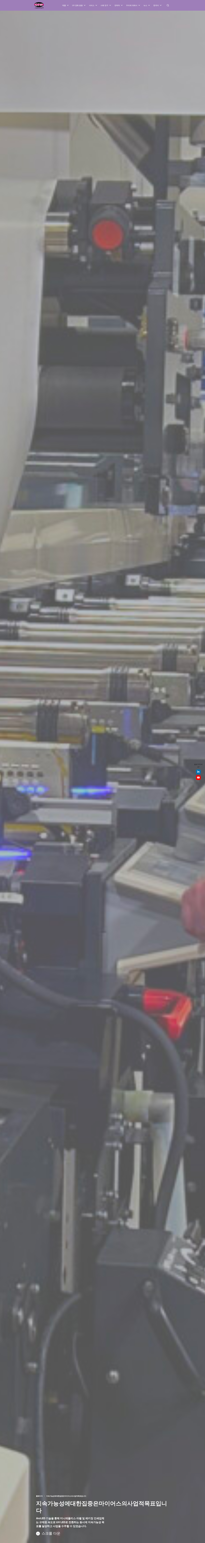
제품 (64, 5)
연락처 (117, 5)
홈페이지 (39, 1496)
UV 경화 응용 (77, 5)
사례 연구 (104, 5)
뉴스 (145, 5)
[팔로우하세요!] (198, 771)
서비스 (91, 5)
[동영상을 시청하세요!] (198, 777)
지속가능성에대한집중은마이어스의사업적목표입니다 (66, 1496)
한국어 (156, 5)
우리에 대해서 (131, 5)
